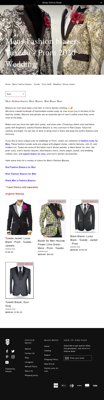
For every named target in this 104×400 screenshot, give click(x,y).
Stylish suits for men (51, 369)
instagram (29, 362)
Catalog (47, 350)
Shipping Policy (51, 359)
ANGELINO (14, 13)
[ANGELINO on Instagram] (13, 356)
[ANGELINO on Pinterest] (7, 356)
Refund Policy (31, 366)
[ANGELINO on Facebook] (7, 351)
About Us (29, 371)
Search (28, 348)
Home (7, 84)
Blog (27, 357)
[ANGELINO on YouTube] (7, 362)
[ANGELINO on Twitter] (13, 351)
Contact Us (30, 353)
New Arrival (49, 364)
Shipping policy (31, 375)
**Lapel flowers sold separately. (21, 187)
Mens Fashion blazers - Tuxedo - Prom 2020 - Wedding (36, 84)
